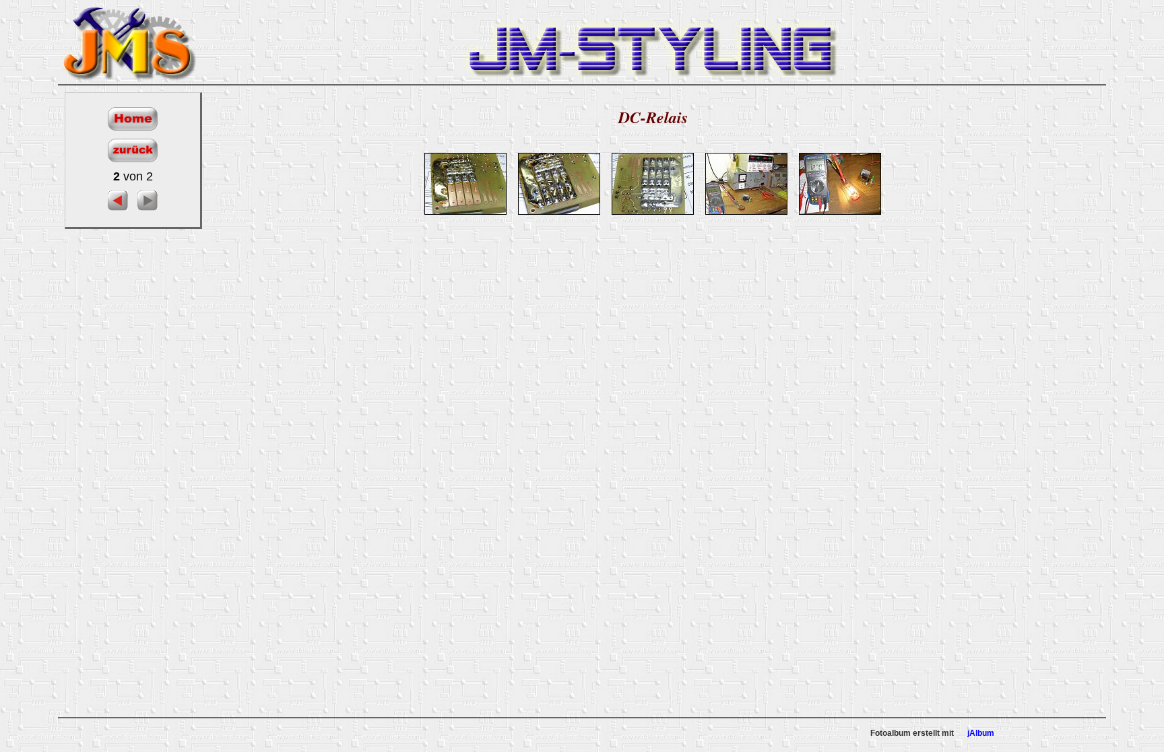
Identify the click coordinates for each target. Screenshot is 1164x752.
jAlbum (980, 733)
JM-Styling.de (128, 41)
